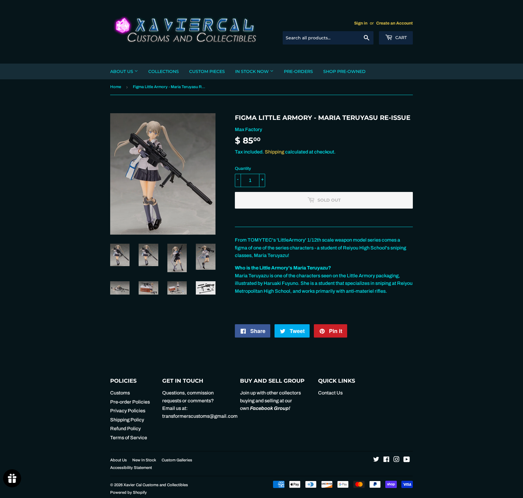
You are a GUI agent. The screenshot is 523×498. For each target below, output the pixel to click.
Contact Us (330, 392)
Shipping (274, 151)
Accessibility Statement (131, 468)
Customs (120, 392)
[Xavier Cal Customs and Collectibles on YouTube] (406, 460)
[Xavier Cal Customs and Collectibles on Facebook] (386, 460)
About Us (122, 71)
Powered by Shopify (128, 492)
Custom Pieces (207, 71)
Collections (163, 71)
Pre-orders (298, 71)
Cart (400, 37)
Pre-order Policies (130, 401)
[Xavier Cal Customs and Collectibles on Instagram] (396, 460)
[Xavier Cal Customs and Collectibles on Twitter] (376, 460)
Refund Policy (125, 428)
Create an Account (394, 23)
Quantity (243, 168)
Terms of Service (128, 437)
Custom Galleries (177, 460)
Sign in (360, 23)
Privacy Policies (127, 410)
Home (115, 87)
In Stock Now (252, 71)
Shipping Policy (127, 419)
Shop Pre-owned (344, 71)
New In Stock (144, 460)
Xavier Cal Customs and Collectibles (155, 485)
